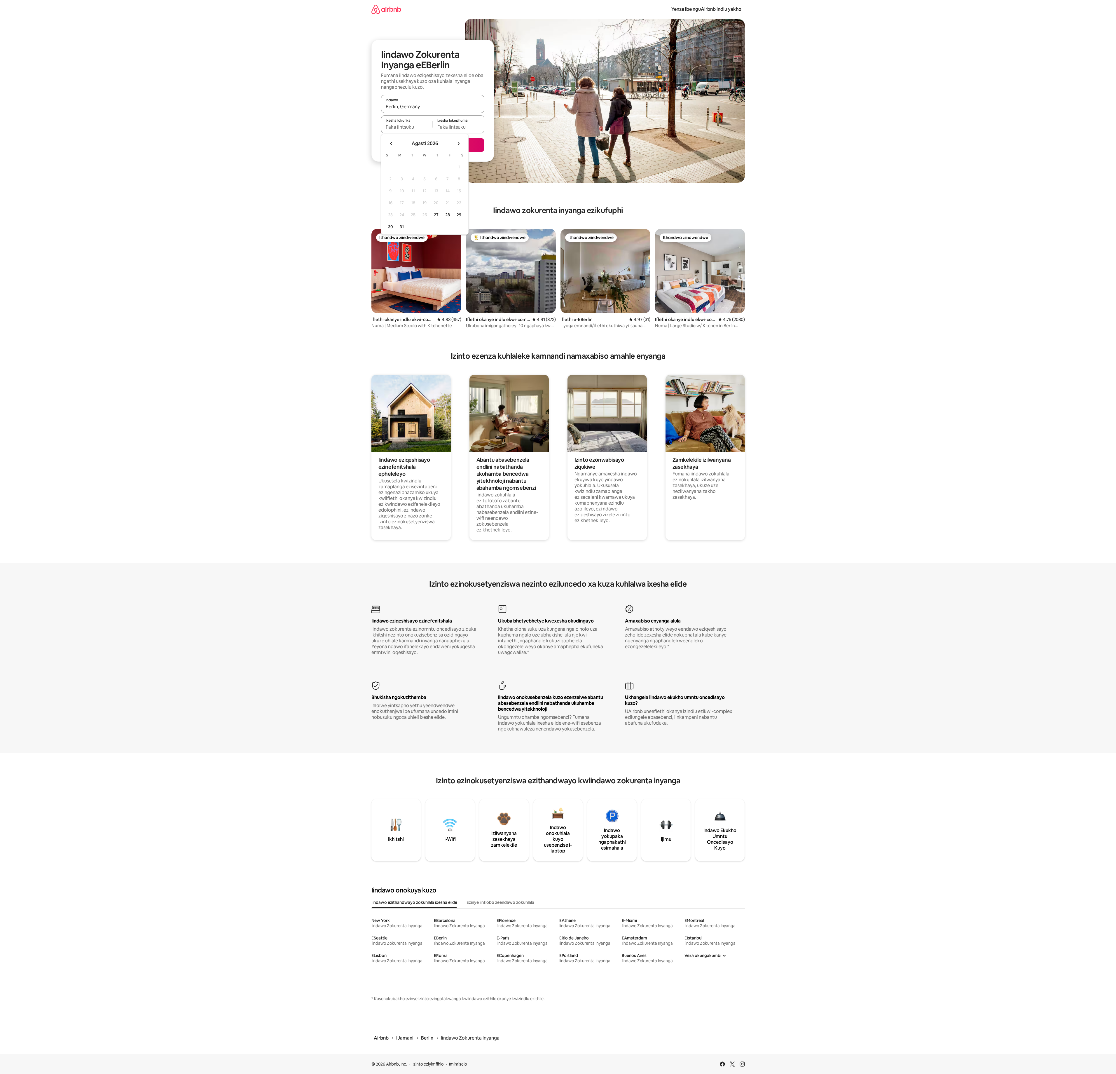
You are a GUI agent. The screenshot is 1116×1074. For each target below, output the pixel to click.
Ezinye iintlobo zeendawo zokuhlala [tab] (500, 902)
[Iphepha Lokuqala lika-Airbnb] (386, 9)
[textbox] (407, 126)
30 (390, 226)
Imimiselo (458, 1064)
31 (402, 226)
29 (459, 214)
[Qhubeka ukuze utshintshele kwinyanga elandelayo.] (458, 143)
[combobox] (433, 106)
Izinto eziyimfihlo (428, 1064)
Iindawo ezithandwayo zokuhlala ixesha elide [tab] (414, 902)
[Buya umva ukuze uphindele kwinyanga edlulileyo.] (391, 143)
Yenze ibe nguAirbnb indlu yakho (706, 9)
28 (447, 214)
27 (436, 214)
